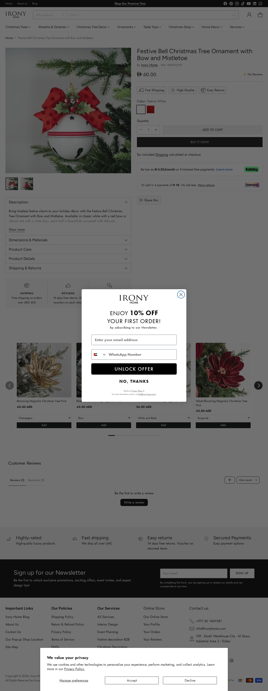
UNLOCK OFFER (134, 369)
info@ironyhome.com (146, 394)
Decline (190, 680)
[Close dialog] (181, 294)
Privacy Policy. (74, 669)
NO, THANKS (134, 381)
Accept (132, 680)
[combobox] (99, 354)
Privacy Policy (137, 390)
